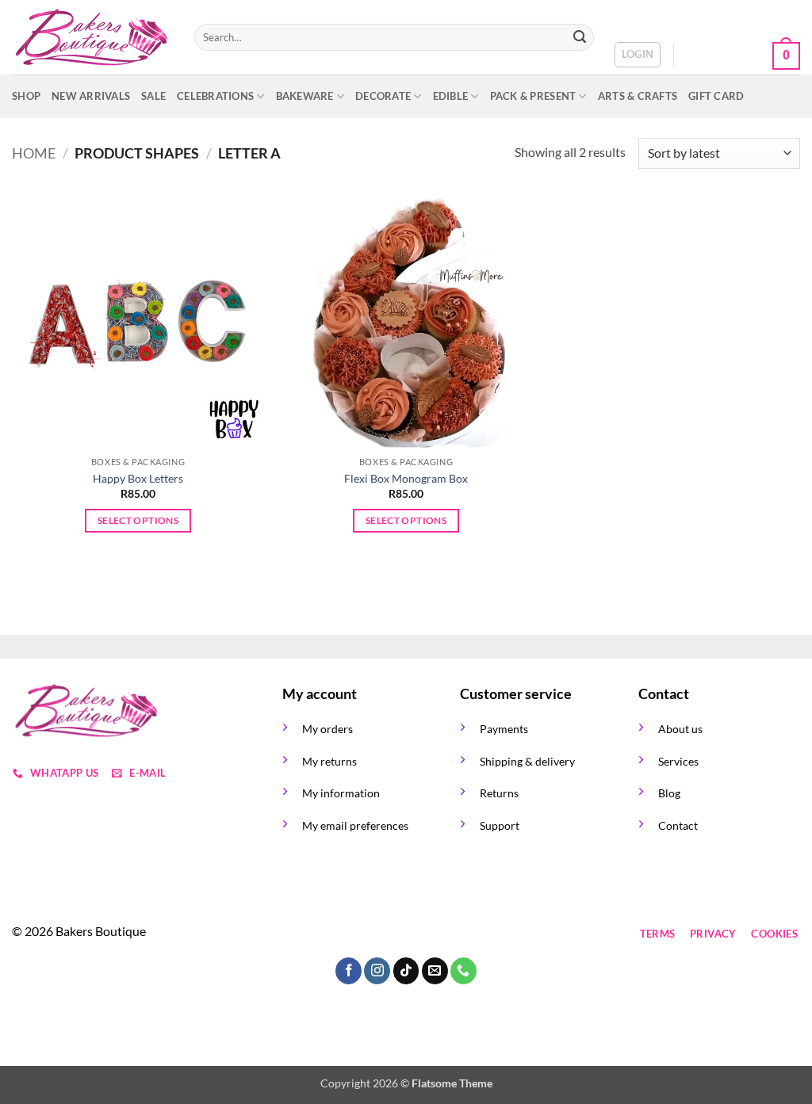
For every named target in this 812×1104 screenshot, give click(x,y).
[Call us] (411, 934)
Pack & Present (533, 96)
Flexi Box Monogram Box (406, 478)
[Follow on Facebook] (297, 934)
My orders (327, 728)
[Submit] (579, 37)
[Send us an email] (383, 934)
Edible (451, 96)
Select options (138, 520)
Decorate (383, 96)
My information (341, 793)
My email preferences (355, 825)
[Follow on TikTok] (354, 934)
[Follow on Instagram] (325, 934)
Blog (669, 793)
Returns (499, 793)
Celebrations (215, 96)
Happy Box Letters (138, 478)
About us (680, 728)
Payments (504, 728)
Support (499, 825)
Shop (26, 96)
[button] (638, 54)
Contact (678, 825)
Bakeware (305, 96)
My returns (329, 761)
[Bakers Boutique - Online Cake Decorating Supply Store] (91, 37)
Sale (153, 96)
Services (678, 761)
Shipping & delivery (527, 761)
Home (34, 153)
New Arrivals (91, 96)
